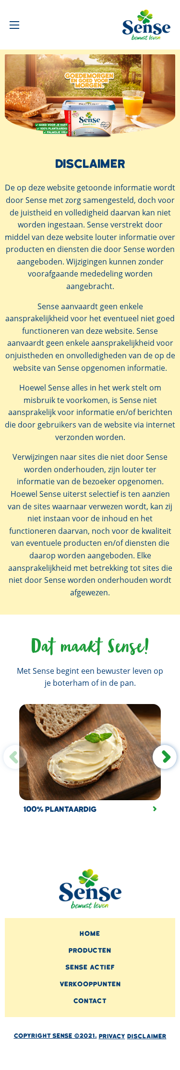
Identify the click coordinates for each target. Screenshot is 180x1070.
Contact (90, 1001)
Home (90, 933)
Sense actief (90, 967)
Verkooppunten (90, 984)
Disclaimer (147, 1036)
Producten (90, 950)
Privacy (112, 1036)
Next (164, 757)
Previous (15, 757)
